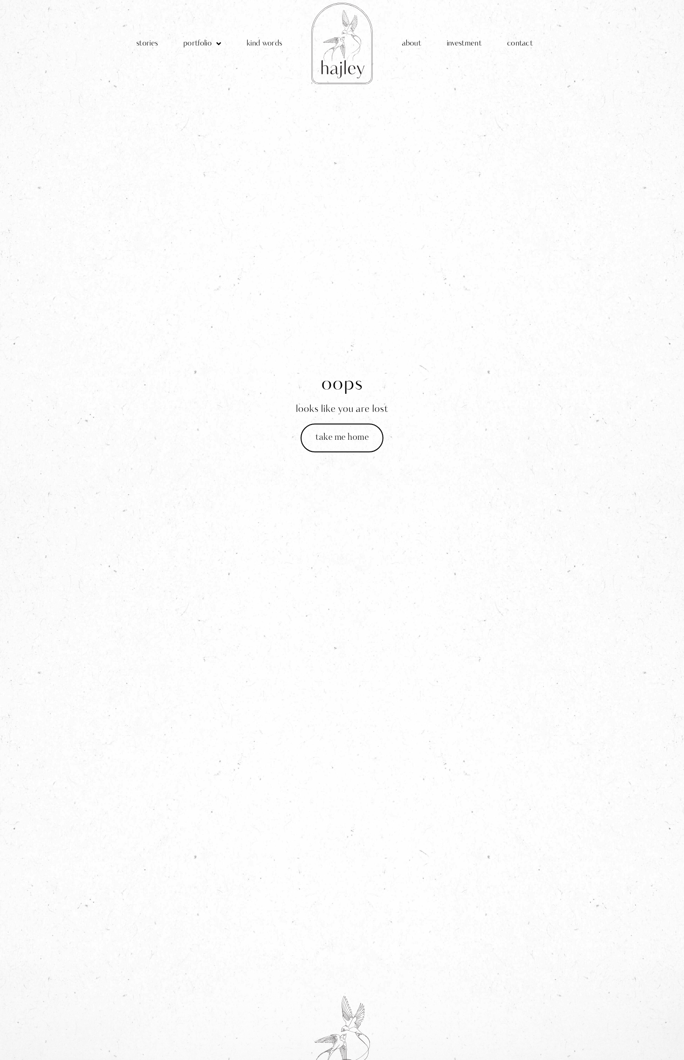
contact (520, 43)
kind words (264, 43)
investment (464, 43)
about (412, 43)
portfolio (197, 43)
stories (147, 43)
